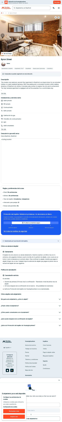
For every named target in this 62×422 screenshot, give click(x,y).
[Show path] (6, 13)
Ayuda (44, 365)
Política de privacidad (31, 363)
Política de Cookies (30, 366)
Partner (27, 356)
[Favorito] (58, 17)
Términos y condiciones (31, 359)
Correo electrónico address (9, 401)
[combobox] (7, 347)
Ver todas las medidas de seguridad (15, 231)
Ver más (3, 93)
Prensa (27, 352)
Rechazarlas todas (14, 411)
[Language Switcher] (53, 8)
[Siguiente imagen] (59, 35)
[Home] (6, 8)
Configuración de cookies (10, 406)
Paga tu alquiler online (49, 352)
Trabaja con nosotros (31, 348)
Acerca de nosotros (30, 345)
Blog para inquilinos (48, 356)
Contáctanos (46, 368)
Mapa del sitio (29, 370)
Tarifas (45, 348)
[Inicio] (1, 13)
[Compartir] (56, 17)
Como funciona (47, 345)
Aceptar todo (14, 416)
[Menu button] (58, 8)
